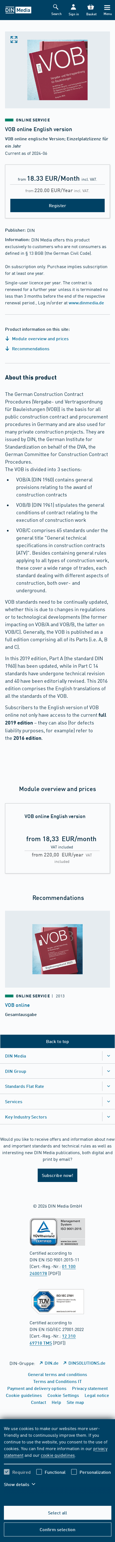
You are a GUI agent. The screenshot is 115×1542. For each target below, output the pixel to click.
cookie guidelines (58, 1455)
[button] (73, 10)
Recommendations (30, 348)
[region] (57, 1460)
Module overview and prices (40, 338)
